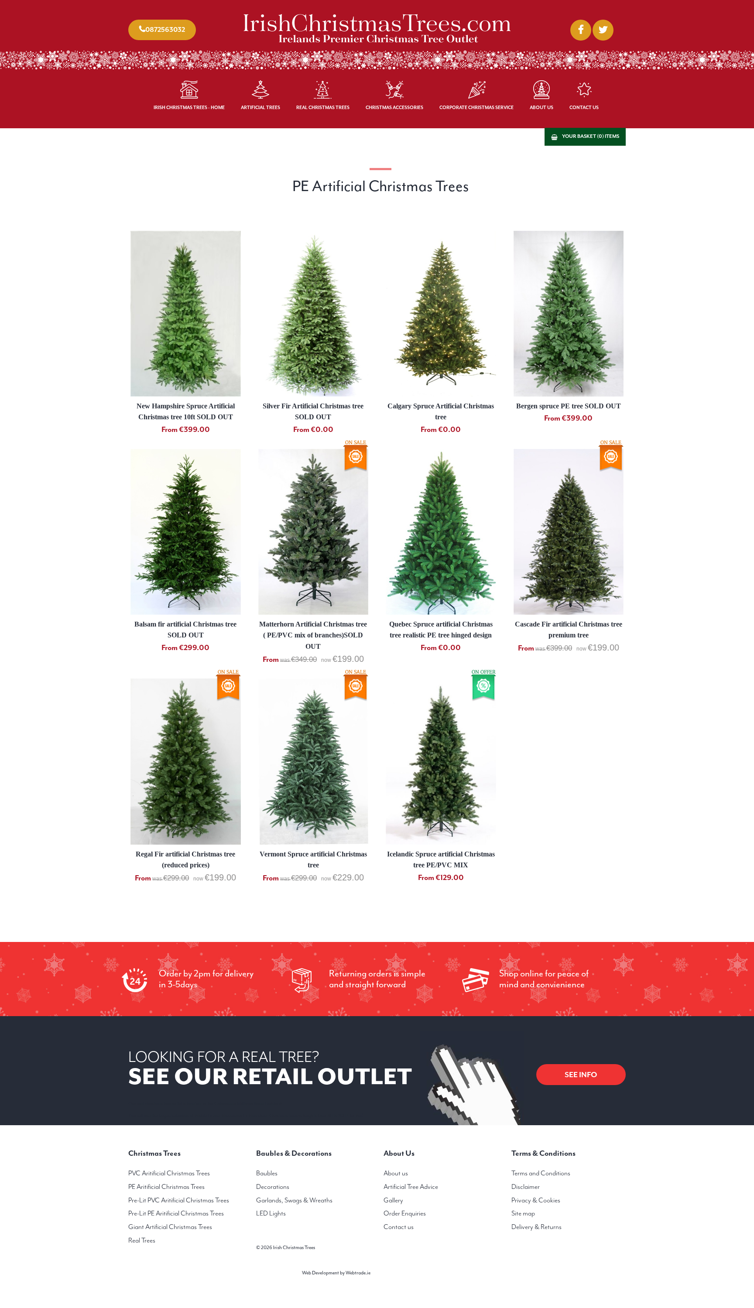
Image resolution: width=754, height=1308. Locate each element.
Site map (523, 1213)
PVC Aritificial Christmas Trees (169, 1173)
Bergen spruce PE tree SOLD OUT (568, 406)
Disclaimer (525, 1186)
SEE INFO (581, 1074)
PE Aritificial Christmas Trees (166, 1186)
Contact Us (584, 107)
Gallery (393, 1200)
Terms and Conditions (540, 1173)
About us (396, 1173)
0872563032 (165, 29)
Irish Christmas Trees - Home (189, 107)
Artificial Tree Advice (411, 1186)
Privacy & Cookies (535, 1200)
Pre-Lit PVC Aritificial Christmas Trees (178, 1200)
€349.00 (304, 659)
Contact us (399, 1226)
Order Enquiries (405, 1213)
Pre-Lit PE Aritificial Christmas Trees (176, 1213)
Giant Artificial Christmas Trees (170, 1226)
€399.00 (559, 648)
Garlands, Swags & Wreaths (294, 1200)
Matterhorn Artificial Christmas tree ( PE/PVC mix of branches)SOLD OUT (313, 635)
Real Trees (141, 1240)
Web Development (320, 1273)
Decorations (272, 1186)
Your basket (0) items (590, 136)
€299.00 (176, 878)
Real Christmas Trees (323, 107)
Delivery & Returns (536, 1226)
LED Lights (271, 1213)
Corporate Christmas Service (476, 107)
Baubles (267, 1173)
